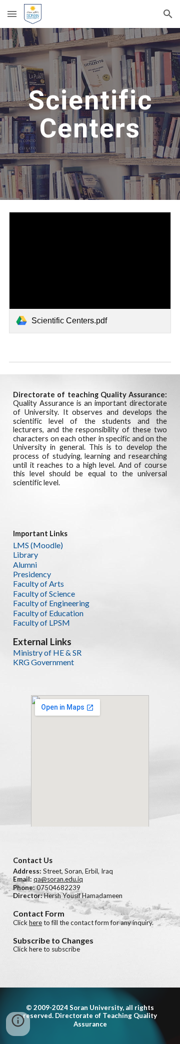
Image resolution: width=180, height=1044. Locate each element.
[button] (12, 13)
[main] (90, 114)
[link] (90, 272)
